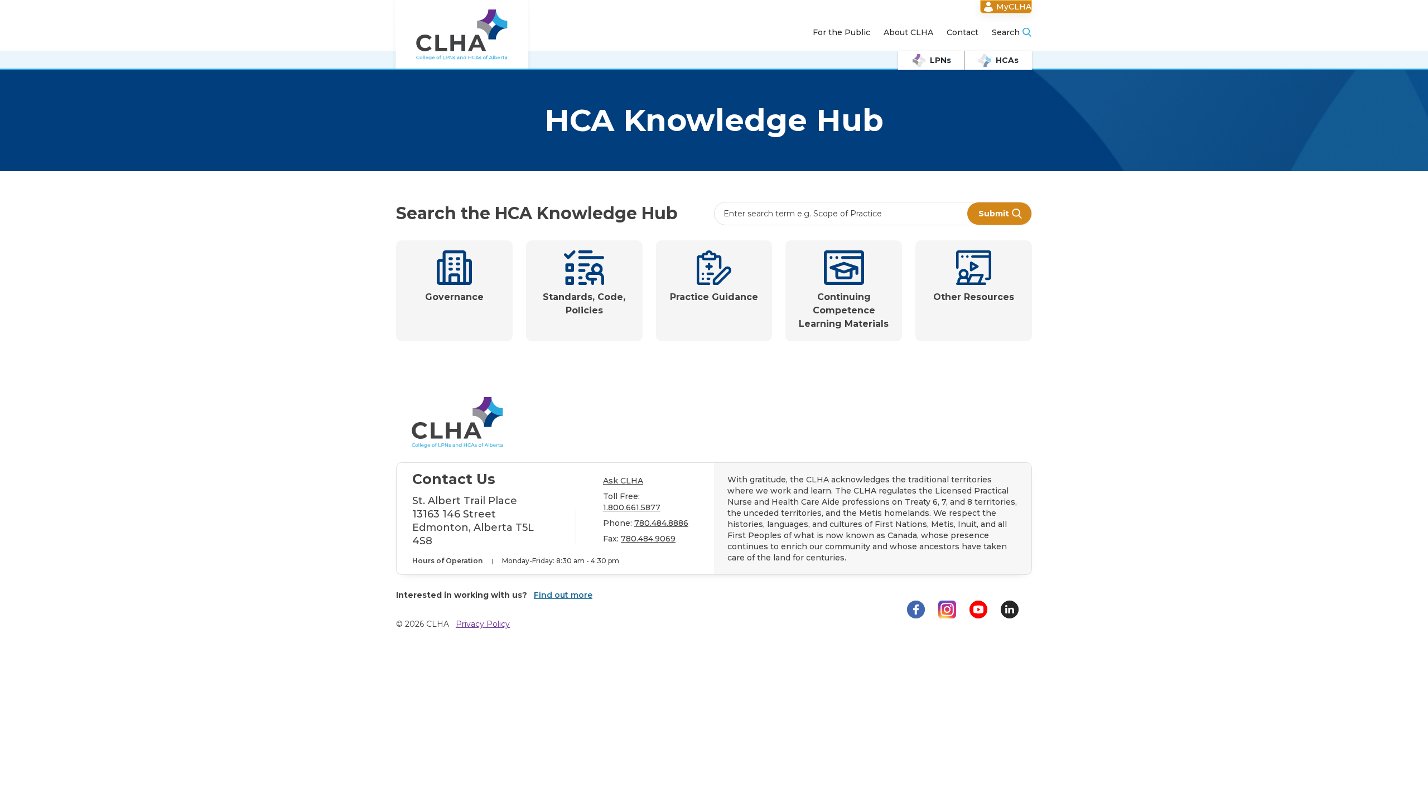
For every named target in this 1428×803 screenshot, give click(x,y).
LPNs (940, 60)
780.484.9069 (648, 539)
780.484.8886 (661, 523)
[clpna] (462, 34)
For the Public (841, 32)
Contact (962, 32)
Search (1006, 32)
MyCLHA (1013, 7)
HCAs (1007, 60)
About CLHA (908, 32)
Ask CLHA (623, 481)
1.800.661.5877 (631, 507)
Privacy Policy (483, 624)
